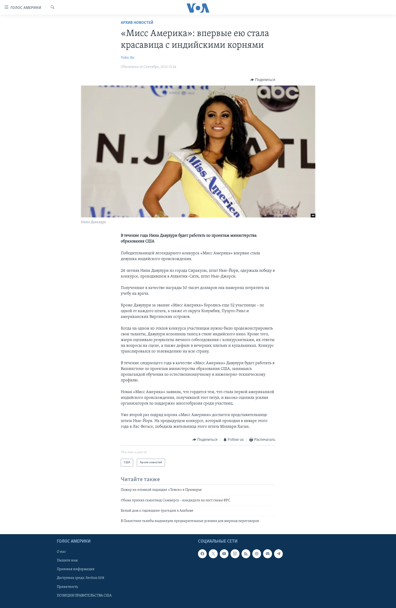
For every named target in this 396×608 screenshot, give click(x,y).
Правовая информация (75, 569)
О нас (61, 552)
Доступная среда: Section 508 (80, 578)
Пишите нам (67, 560)
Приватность (67, 587)
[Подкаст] (256, 553)
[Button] (262, 80)
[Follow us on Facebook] (202, 553)
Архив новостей (137, 23)
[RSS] (246, 553)
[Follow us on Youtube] (224, 553)
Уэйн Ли (127, 58)
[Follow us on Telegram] (278, 553)
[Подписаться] (267, 553)
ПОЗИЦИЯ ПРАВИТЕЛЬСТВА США (84, 595)
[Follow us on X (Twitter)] (213, 553)
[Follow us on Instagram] (235, 553)
